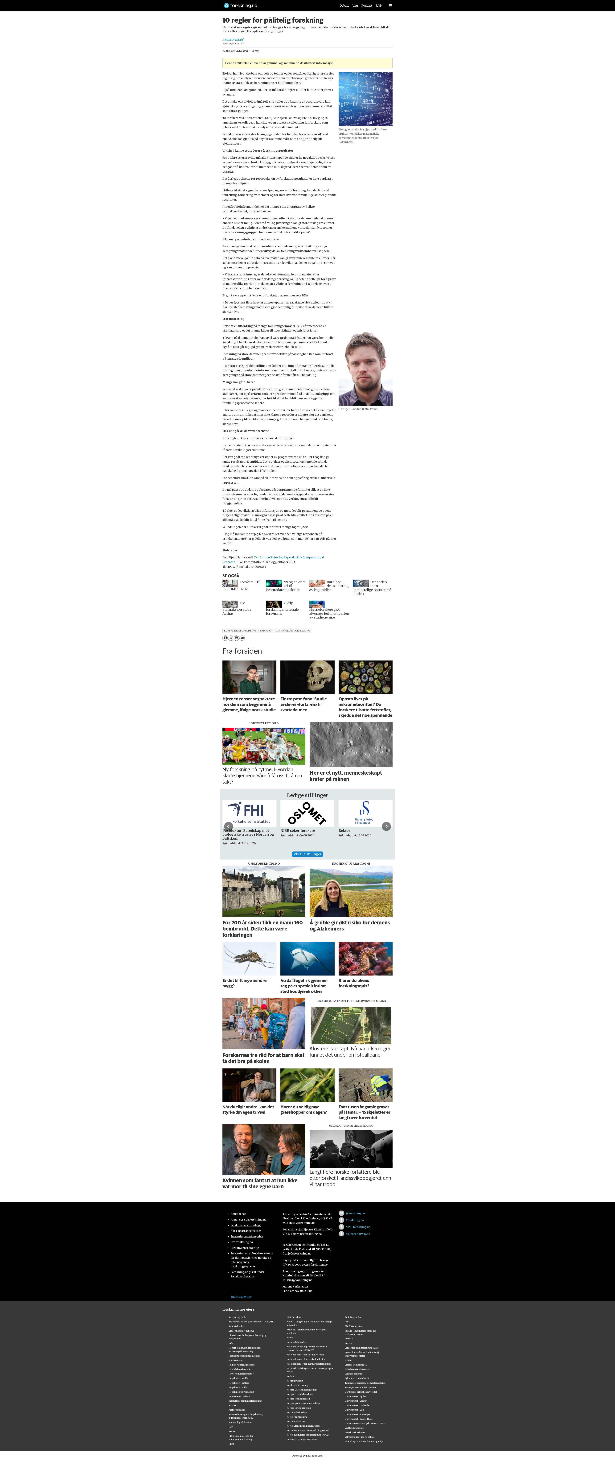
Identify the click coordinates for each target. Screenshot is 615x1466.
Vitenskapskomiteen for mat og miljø (364, 1441)
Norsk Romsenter (296, 1421)
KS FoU (232, 1405)
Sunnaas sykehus (353, 1373)
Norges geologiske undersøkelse (303, 1403)
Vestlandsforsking (354, 1428)
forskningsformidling (240, 630)
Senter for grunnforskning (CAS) (362, 1347)
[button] (228, 826)
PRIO (347, 1321)
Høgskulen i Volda (238, 1387)
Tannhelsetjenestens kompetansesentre (365, 1383)
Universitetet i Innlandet (357, 1405)
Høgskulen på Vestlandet (241, 1392)
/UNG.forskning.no (358, 1227)
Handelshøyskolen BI (240, 1369)
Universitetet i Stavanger (357, 1414)
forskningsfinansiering (293, 630)
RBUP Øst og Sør (353, 1326)
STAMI (348, 1360)
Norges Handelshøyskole (300, 1394)
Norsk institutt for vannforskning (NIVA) (308, 1434)
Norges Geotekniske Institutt (302, 1389)
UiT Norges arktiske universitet (361, 1392)
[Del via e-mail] (242, 638)
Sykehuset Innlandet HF (357, 1378)
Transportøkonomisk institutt (360, 1387)
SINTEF (349, 1343)
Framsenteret (235, 1360)
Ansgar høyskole (237, 1317)
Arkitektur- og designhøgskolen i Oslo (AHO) (252, 1321)
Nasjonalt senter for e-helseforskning (306, 1359)
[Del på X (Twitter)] (230, 638)
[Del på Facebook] (225, 638)
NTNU (290, 1337)
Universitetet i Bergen (356, 1401)
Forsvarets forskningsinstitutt (244, 1355)
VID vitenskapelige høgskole (360, 1437)
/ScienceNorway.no (358, 1233)
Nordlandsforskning (297, 1385)
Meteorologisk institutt (240, 1422)
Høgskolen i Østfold (239, 1383)
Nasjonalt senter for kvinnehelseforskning (309, 1363)
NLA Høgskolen (295, 1317)
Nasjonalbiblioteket (297, 1342)
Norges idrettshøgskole (299, 1408)
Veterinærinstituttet (355, 1432)
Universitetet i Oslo (354, 1409)
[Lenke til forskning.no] (277, 4)
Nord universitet (295, 1380)
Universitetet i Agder (355, 1396)
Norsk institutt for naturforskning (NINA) (308, 1430)
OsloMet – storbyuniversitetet (302, 1439)
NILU (231, 1444)
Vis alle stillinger (307, 854)
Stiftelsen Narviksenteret (357, 1369)
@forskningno (355, 1213)
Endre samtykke (241, 1296)
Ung (355, 5)
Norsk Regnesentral (297, 1417)
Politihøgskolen (353, 1317)
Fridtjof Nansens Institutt (241, 1364)
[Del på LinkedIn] (236, 638)
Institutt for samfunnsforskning (245, 1401)
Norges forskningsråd (298, 1398)
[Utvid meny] (391, 5)
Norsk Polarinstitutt (297, 1412)
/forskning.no (355, 1220)
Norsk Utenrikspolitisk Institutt (303, 1425)
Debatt (344, 5)
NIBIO (232, 1431)
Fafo (231, 1343)
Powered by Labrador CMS (307, 1455)
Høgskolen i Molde (238, 1378)
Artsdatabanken (237, 1326)
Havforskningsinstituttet (241, 1373)
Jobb (379, 5)
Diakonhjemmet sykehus (241, 1330)
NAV (231, 1427)
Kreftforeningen (237, 1409)
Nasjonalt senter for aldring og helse (305, 1354)
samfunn (266, 630)
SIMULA (349, 1338)
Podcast (366, 5)
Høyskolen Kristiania (239, 1396)
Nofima (290, 1376)
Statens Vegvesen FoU (356, 1364)
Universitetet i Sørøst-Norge (359, 1419)
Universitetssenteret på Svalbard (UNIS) (365, 1423)
